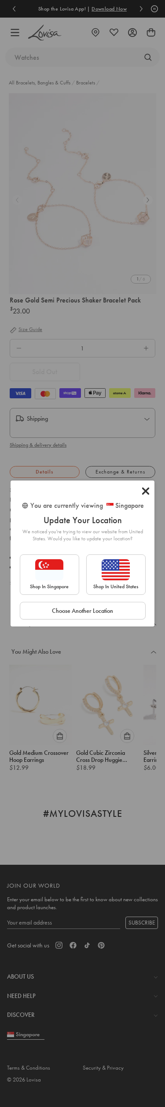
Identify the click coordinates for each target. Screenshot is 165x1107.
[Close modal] (145, 491)
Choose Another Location (82, 611)
